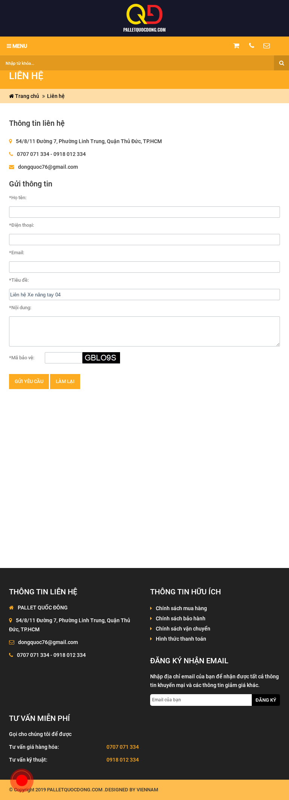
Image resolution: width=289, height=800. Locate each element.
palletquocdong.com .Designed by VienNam (102, 789)
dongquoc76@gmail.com (48, 167)
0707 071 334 (122, 747)
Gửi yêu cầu (29, 381)
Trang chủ (26, 96)
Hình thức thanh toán (181, 639)
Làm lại (65, 381)
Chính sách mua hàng (181, 608)
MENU (19, 46)
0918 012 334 (122, 760)
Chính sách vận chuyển (183, 629)
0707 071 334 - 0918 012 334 (51, 154)
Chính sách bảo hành (180, 618)
